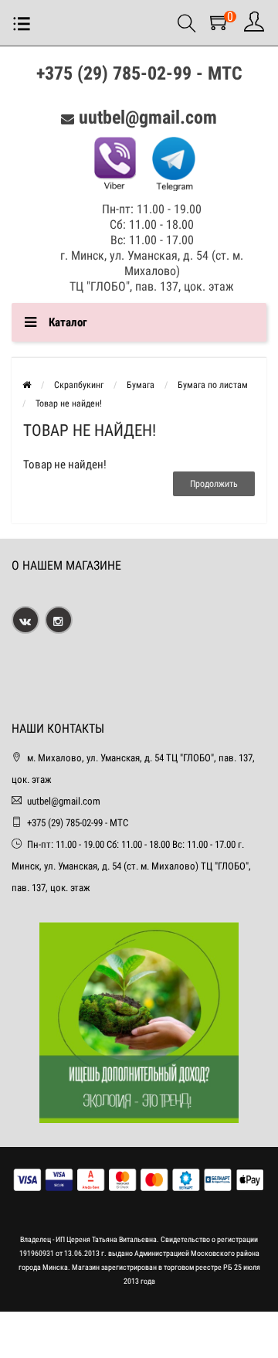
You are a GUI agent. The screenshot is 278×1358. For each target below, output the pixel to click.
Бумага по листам (213, 384)
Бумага (140, 384)
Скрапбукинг (78, 384)
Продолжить (214, 483)
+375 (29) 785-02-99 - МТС (139, 73)
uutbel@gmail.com (148, 117)
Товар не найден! (69, 403)
